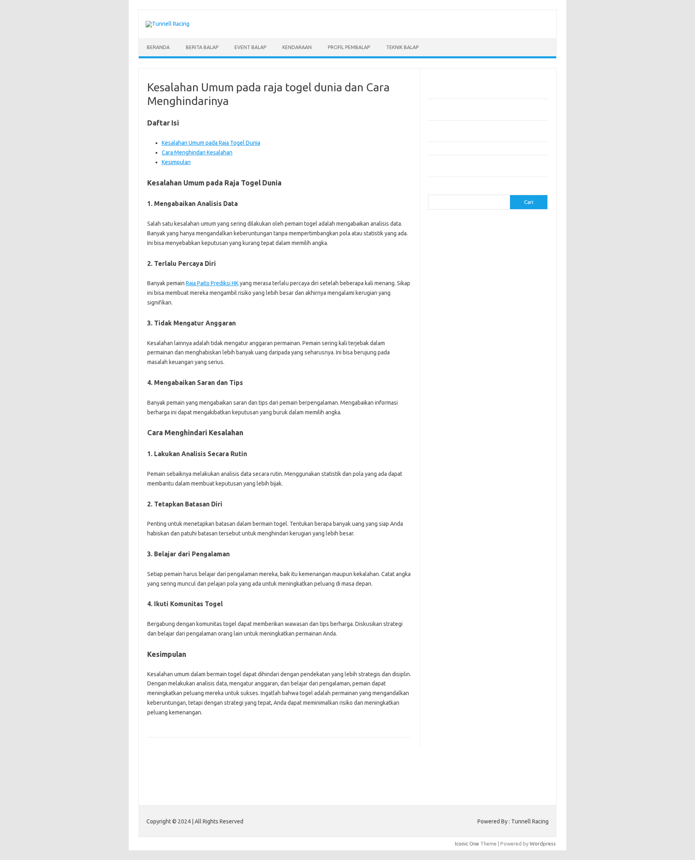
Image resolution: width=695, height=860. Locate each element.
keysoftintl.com (488, 310)
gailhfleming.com (452, 526)
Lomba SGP (493, 741)
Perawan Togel (498, 687)
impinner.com (503, 294)
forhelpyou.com (484, 518)
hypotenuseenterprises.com (466, 286)
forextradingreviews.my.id (504, 410)
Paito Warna (473, 756)
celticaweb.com (450, 248)
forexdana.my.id (498, 387)
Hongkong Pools (491, 695)
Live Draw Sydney (517, 710)
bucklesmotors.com (455, 232)
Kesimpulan (176, 162)
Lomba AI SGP (502, 749)
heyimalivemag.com (501, 526)
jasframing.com (450, 302)
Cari (432, 190)
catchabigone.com (510, 240)
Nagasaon (466, 672)
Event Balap (250, 47)
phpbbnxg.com (450, 325)
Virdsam (442, 672)
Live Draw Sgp (476, 710)
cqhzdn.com (446, 256)
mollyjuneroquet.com (457, 580)
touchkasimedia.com (456, 348)
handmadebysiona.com (513, 271)
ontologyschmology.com (461, 596)
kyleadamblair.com (512, 557)
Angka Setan (465, 679)
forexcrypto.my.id (453, 387)
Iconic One (467, 843)
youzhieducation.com (457, 363)
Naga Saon (494, 672)
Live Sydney (446, 718)
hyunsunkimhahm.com (458, 534)
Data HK (493, 733)
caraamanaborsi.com (456, 480)
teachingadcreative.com (460, 626)
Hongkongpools (495, 703)
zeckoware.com (506, 363)
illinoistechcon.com (454, 541)
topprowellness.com (514, 642)
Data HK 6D (500, 718)
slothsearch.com (505, 618)
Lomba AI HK (467, 749)
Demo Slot (460, 703)
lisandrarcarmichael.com (460, 572)
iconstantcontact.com (457, 294)
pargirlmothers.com (519, 596)
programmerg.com (512, 333)
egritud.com (446, 518)
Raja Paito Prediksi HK (212, 283)
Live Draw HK (459, 764)
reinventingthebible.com (464, 603)
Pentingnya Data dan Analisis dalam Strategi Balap (486, 148)
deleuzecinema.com (456, 503)
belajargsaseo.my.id (504, 425)
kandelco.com (448, 310)
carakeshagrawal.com (458, 240)
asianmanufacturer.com (506, 225)
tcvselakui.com (504, 340)
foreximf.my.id (492, 402)
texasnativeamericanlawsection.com (475, 634)
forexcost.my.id (451, 379)
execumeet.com (523, 256)
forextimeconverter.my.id (512, 418)
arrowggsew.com (453, 225)
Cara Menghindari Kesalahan (197, 152)
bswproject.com (504, 464)
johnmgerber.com (497, 549)
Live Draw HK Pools (501, 764)
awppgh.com (502, 449)
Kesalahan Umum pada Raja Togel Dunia (211, 143)
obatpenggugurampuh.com (464, 587)
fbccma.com (449, 263)
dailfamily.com (482, 256)
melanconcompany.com (460, 317)
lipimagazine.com (499, 565)
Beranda (158, 47)
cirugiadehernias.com (498, 248)
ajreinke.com (493, 433)
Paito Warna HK (462, 733)
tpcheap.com (447, 649)
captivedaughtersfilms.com (465, 472)
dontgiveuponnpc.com (458, 510)
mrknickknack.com (514, 317)
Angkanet (457, 695)
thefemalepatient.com (458, 642)
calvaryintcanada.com (509, 232)
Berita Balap (202, 47)
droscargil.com (507, 510)
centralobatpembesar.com (464, 495)
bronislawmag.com (514, 456)
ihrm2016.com (506, 534)
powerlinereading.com (459, 333)
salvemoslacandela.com (460, 611)
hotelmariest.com (456, 279)
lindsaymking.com (453, 565)
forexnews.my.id (455, 425)
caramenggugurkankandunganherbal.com (481, 487)
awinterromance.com (457, 449)
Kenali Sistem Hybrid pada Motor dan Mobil (479, 92)
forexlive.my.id (450, 410)
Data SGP (517, 733)
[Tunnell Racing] (167, 24)
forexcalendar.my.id (486, 371)
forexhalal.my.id (451, 402)
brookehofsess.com (456, 464)
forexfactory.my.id (500, 394)
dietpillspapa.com (505, 503)
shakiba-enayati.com (456, 618)
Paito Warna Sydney (485, 726)
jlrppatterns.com (452, 549)
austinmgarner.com (498, 441)
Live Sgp (474, 718)
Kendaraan (297, 47)
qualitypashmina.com (457, 340)
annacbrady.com (451, 441)
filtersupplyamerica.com (497, 263)
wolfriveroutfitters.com (460, 356)
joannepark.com (492, 302)
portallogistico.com (495, 325)
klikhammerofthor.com (459, 557)
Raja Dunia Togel (502, 679)
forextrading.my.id (454, 418)
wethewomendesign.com (497, 649)
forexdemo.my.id (452, 394)
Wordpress (543, 843)
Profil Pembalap (349, 47)
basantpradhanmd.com (459, 456)
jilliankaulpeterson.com (509, 541)
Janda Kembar (460, 687)
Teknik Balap (402, 47)
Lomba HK (464, 741)
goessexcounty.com (456, 271)
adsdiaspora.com (452, 433)
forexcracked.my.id (497, 379)
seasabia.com (509, 611)
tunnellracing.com (506, 348)
